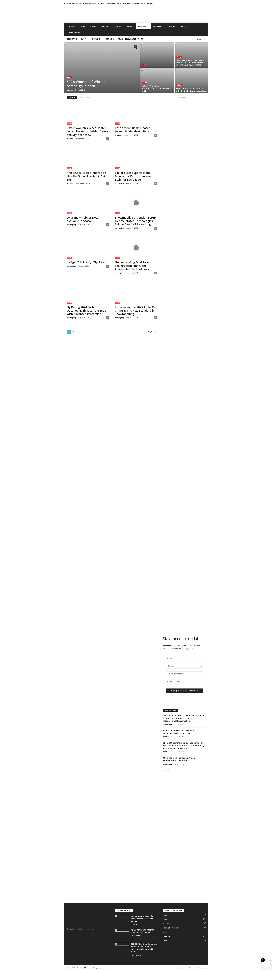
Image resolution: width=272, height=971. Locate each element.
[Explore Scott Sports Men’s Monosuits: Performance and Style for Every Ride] (136, 158)
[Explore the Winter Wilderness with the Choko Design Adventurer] (191, 80)
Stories (72, 26)
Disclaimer (182, 968)
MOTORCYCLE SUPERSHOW (132, 3)
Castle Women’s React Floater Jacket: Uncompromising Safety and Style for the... (88, 131)
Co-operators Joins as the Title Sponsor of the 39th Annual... (142, 919)
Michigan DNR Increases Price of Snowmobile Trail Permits (179, 759)
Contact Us (202, 968)
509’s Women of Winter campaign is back (86, 83)
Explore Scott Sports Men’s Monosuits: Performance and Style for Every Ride (134, 176)
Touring (110, 39)
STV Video (184, 26)
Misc (165, 932)
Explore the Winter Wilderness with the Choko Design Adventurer (191, 89)
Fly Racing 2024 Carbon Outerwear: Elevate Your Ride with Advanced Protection (86, 310)
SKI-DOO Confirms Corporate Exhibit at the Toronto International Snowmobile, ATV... (144, 948)
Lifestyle (166, 936)
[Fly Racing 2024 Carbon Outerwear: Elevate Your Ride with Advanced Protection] (88, 292)
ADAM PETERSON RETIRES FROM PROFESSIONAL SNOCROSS (179, 732)
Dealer (93, 26)
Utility (130, 39)
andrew (70, 90)
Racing (129, 26)
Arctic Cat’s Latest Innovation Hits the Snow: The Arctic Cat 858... (86, 176)
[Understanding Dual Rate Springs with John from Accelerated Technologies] (136, 247)
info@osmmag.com (85, 929)
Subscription (74, 32)
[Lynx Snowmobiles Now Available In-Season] (88, 203)
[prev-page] (164, 769)
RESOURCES (157, 26)
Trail (120, 39)
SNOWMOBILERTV (89, 3)
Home (81, 98)
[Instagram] (75, 935)
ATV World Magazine (72, 3)
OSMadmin (167, 724)
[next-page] (168, 769)
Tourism (171, 26)
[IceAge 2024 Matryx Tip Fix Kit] (88, 247)
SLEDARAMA (148, 3)
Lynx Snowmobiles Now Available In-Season (82, 219)
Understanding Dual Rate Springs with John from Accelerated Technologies (132, 266)
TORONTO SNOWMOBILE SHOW (109, 3)
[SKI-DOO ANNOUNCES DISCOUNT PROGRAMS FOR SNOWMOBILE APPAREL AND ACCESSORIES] (191, 55)
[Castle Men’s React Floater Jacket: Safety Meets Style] (136, 113)
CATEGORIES (142, 26)
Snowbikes (96, 39)
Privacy (191, 968)
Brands (118, 26)
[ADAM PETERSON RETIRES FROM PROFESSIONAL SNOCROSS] (122, 934)
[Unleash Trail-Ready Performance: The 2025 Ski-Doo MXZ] (157, 80)
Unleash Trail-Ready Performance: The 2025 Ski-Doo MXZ (156, 88)
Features (166, 924)
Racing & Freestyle (171, 928)
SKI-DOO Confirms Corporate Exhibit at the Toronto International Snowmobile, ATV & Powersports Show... (183, 745)
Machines (105, 26)
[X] (80, 935)
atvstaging (119, 183)
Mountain (72, 39)
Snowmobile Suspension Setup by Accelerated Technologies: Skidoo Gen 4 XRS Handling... (135, 221)
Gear (83, 26)
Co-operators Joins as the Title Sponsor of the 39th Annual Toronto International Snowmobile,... (183, 718)
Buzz (165, 915)
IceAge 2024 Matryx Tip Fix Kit (87, 262)
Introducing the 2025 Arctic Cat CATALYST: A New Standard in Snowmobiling (136, 310)
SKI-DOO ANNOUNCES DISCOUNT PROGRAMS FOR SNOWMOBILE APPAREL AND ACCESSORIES (191, 62)
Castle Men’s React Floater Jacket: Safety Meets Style (132, 129)
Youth (141, 39)
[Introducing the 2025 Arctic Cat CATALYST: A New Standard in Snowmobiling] (136, 292)
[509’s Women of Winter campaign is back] (102, 67)
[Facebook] (69, 935)
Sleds (165, 919)
